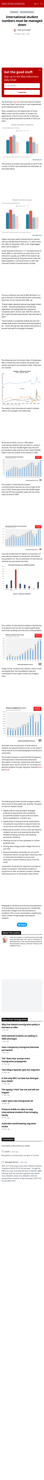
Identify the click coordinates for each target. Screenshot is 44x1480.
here (40, 767)
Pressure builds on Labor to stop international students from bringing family (20, 1112)
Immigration (14, 12)
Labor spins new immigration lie (17, 1100)
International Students (27, 12)
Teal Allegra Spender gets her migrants (21, 1069)
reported (16, 102)
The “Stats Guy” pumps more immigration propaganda (16, 1060)
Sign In (36, 4)
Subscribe (22, 92)
